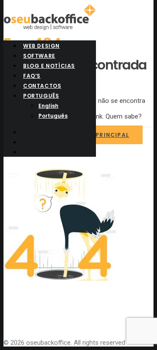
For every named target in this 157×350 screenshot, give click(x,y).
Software (39, 55)
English (48, 105)
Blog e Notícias (49, 65)
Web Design (41, 46)
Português (41, 95)
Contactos (42, 85)
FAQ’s (32, 75)
